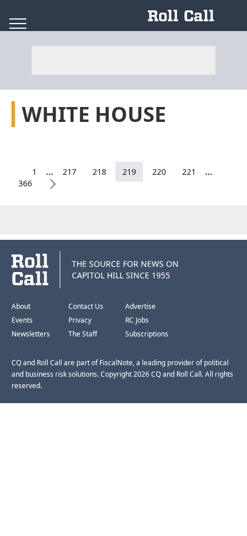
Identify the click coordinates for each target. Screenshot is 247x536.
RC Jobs (137, 320)
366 (25, 183)
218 (99, 171)
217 (69, 171)
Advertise (140, 306)
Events (22, 320)
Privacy (79, 320)
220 (159, 171)
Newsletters (30, 334)
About (20, 306)
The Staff (82, 334)
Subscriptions (146, 334)
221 (189, 171)
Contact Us (85, 306)
